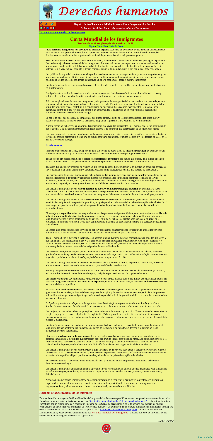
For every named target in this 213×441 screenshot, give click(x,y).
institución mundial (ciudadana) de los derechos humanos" (118, 401)
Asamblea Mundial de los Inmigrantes (118, 409)
